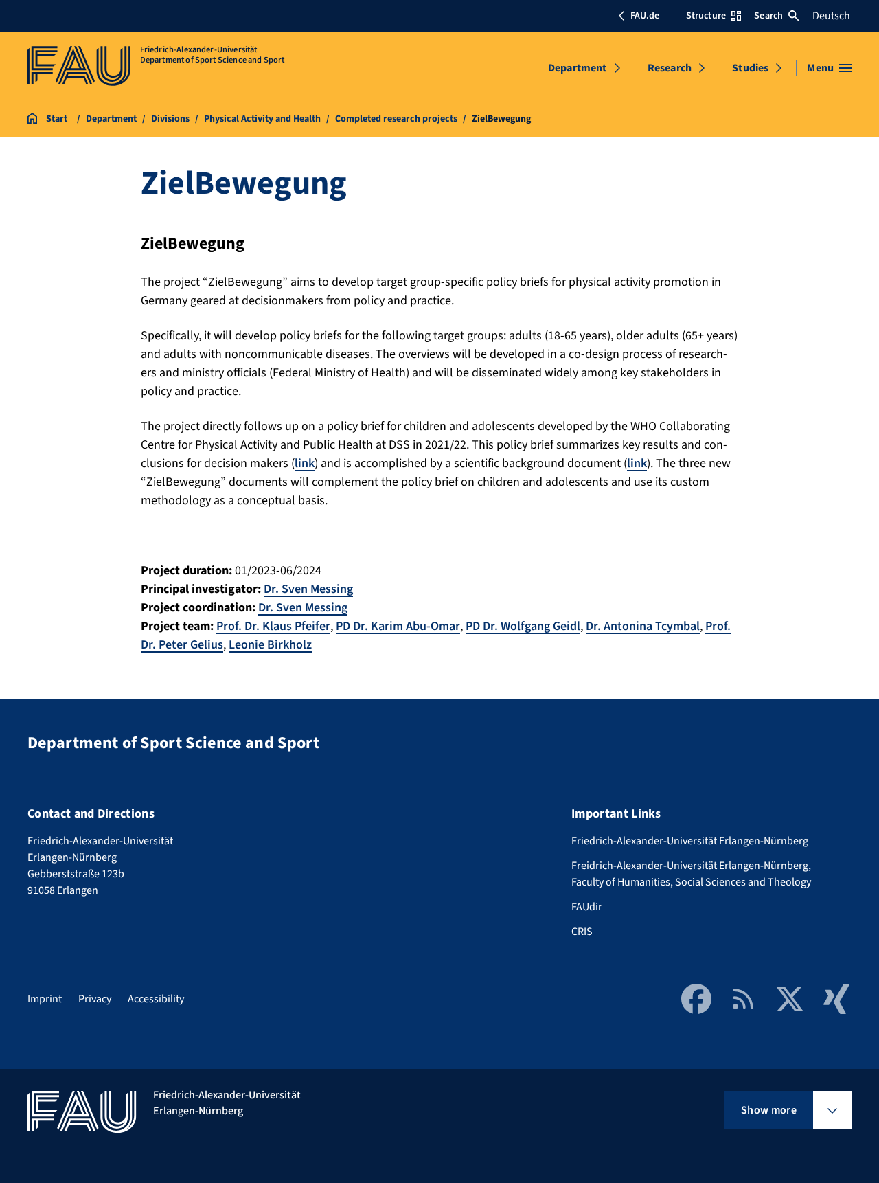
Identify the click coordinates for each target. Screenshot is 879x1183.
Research (670, 68)
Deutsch (831, 15)
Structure (706, 16)
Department (577, 68)
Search (768, 16)
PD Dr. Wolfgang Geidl (523, 626)
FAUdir (586, 906)
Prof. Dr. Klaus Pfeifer (273, 626)
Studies (750, 68)
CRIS (582, 931)
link (305, 463)
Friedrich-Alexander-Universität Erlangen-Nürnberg (689, 840)
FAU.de (644, 16)
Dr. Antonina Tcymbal (643, 626)
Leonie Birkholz (270, 644)
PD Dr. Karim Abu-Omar (398, 626)
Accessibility (156, 998)
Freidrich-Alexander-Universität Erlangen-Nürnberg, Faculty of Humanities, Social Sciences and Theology (691, 874)
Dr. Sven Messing (308, 589)
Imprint (44, 998)
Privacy (94, 998)
